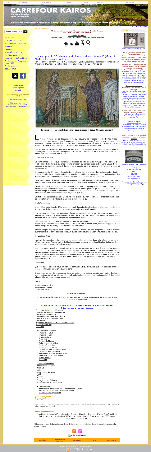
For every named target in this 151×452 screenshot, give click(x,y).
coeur (49, 405)
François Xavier (45, 337)
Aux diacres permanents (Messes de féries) (56, 391)
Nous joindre (129, 3)
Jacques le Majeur (46, 341)
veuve (53, 406)
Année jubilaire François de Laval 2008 (16, 62)
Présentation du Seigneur (47, 380)
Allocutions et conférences (15, 43)
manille (66, 405)
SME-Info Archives (12, 55)
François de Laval (46, 333)
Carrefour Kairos (85, 446)
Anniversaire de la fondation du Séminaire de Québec (60, 388)
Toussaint (43, 360)
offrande (95, 405)
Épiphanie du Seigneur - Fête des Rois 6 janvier (55, 323)
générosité (59, 405)
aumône (42, 405)
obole (89, 405)
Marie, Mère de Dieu (47, 345)
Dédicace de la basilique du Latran (50, 318)
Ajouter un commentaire (44, 411)
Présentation (22, 3)
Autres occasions (44, 386)
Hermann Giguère (41, 398)
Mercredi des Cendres (46, 372)
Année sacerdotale (12, 66)
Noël (39, 374)
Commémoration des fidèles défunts (50, 316)
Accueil (6, 3)
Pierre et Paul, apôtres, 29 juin (51, 356)
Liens (115, 3)
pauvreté (102, 405)
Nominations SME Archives (16, 58)
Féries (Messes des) (44, 325)
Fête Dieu (40, 327)
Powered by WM (87, 450)
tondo (48, 406)
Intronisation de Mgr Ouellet (50, 393)
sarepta (42, 406)
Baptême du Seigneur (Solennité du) (50, 312)
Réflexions (9, 49)
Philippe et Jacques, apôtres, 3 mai (53, 353)
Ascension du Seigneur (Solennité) (50, 310)
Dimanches (40, 321)
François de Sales (46, 335)
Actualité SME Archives (14, 52)
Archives (99, 3)
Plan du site (111, 440)
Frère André (44, 339)
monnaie (74, 405)
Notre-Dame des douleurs (49, 351)
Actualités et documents (14, 41)
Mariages (40, 370)
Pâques (40, 376)
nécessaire (82, 405)
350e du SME (10, 69)
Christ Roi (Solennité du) (46, 314)
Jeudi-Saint (41, 368)
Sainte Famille (45, 358)
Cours (86, 3)
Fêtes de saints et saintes (46, 331)
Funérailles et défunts (45, 364)
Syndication (73, 450)
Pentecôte (41, 378)
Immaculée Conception (46, 366)
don (53, 405)
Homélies (69, 3)
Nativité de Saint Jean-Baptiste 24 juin (54, 349)
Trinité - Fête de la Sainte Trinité (49, 382)
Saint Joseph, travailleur (48, 343)
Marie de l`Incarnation (48, 347)
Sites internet (46, 3)
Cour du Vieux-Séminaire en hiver (133, 48)
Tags (94, 440)
